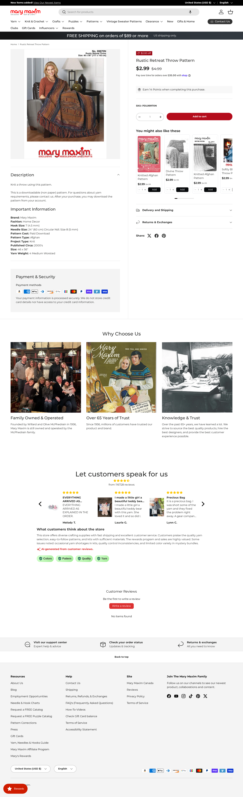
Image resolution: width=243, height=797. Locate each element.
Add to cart (199, 116)
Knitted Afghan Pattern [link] (148, 177)
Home (14, 44)
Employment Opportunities (29, 696)
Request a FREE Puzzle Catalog (31, 716)
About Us (17, 683)
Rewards (68, 28)
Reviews (132, 689)
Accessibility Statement (81, 729)
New (170, 21)
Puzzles (73, 21)
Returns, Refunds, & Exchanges (86, 696)
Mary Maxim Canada (140, 683)
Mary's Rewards (21, 756)
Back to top (122, 656)
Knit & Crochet (34, 21)
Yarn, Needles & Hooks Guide (30, 742)
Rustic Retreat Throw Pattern (34, 44)
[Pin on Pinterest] (163, 235)
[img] (121, 481)
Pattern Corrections (24, 722)
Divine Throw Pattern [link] (174, 173)
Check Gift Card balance (81, 716)
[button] (190, 12)
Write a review (121, 605)
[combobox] (129, 12)
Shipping (72, 689)
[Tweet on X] (149, 235)
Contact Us (73, 683)
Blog (14, 689)
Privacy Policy (136, 696)
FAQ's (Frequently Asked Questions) (89, 703)
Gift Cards (28, 28)
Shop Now (58, 2)
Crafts (56, 21)
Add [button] (154, 189)
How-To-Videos (75, 709)
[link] (149, 154)
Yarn (14, 21)
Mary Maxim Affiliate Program (30, 749)
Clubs (14, 28)
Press (14, 729)
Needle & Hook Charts (25, 703)
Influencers (46, 28)
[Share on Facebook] (156, 235)
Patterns (93, 21)
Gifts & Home (186, 21)
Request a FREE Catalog (27, 709)
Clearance (152, 21)
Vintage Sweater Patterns (124, 21)
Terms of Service (76, 722)
